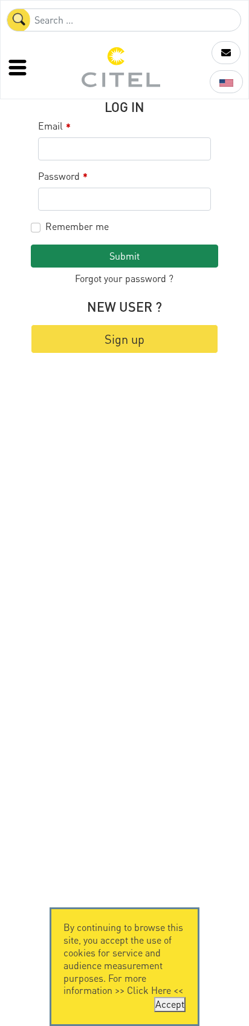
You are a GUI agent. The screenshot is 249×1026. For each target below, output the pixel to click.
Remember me (77, 226)
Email (54, 126)
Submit (124, 255)
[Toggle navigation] (19, 67)
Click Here (149, 990)
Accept (169, 1004)
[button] (226, 52)
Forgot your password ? (124, 278)
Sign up (124, 339)
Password (63, 176)
